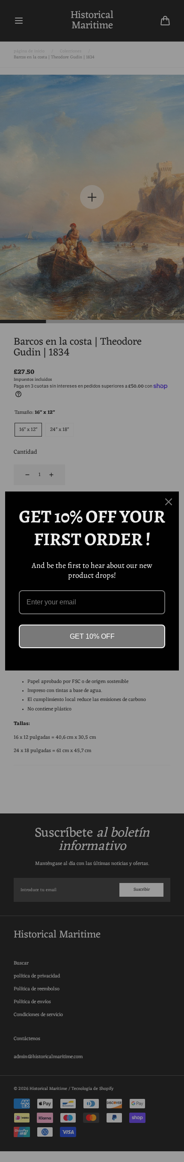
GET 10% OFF (92, 636)
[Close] (168, 501)
